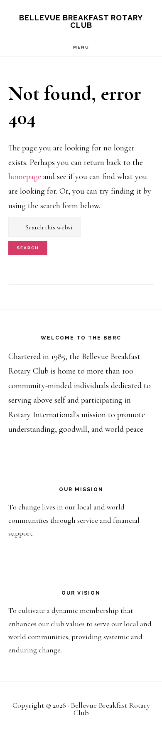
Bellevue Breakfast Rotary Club (81, 21)
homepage (24, 177)
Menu (81, 47)
